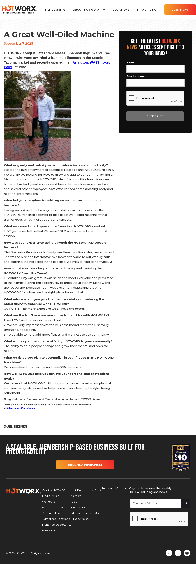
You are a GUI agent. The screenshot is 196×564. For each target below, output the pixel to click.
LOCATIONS (121, 9)
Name (130, 62)
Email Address (136, 76)
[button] (89, 9)
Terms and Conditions (116, 488)
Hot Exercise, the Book (86, 490)
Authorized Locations (56, 518)
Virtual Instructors (53, 507)
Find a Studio (50, 495)
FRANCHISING (147, 9)
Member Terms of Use (85, 513)
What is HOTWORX (54, 490)
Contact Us (78, 507)
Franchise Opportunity (56, 524)
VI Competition (52, 513)
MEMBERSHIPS (55, 9)
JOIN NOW (180, 9)
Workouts (48, 501)
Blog (74, 501)
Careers (76, 495)
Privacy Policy (80, 518)
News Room (50, 530)
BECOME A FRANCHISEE (85, 464)
